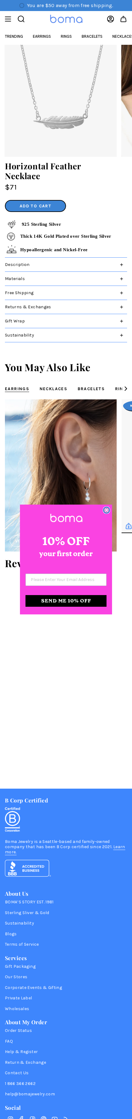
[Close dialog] (106, 510)
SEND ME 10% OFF (66, 601)
